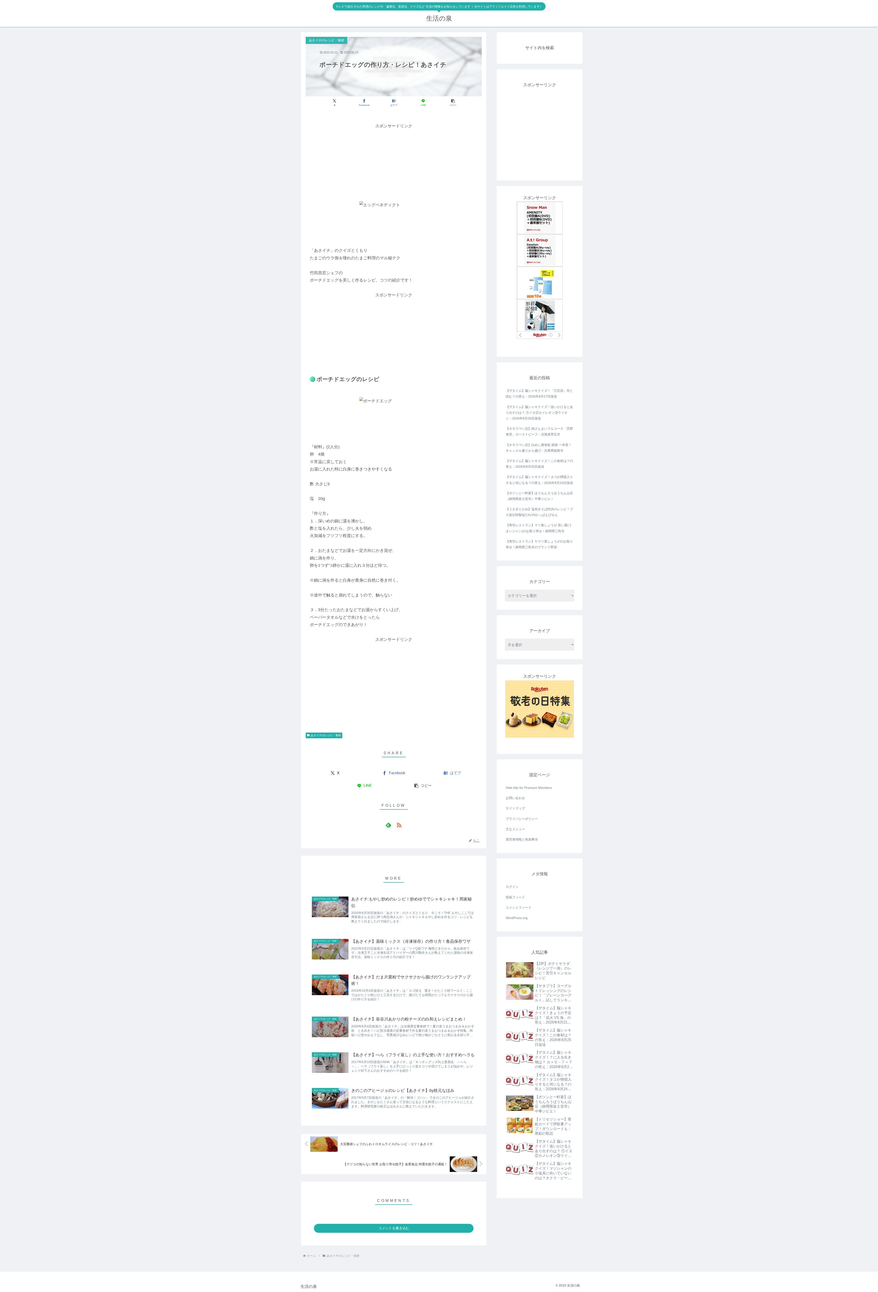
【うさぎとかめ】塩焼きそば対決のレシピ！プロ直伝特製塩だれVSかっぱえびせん (539, 512)
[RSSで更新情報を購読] (399, 825)
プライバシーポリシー (522, 819)
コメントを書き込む (393, 1228)
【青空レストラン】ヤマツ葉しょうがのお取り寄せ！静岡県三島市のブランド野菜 (539, 544)
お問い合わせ (515, 798)
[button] (453, 102)
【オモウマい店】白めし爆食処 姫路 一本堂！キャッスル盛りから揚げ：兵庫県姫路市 (539, 447)
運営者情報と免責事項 (522, 839)
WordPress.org (516, 918)
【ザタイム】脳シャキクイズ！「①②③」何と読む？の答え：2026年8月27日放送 (539, 393)
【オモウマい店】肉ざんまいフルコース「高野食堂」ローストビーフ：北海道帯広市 (539, 431)
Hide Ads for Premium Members (529, 788)
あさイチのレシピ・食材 (326, 735)
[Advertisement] (394, 162)
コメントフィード (518, 907)
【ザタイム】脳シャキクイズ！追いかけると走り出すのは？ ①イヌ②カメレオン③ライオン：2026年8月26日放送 (539, 412)
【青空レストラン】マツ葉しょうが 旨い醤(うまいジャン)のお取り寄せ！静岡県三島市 (539, 528)
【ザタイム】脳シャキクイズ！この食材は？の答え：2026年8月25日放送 (539, 463)
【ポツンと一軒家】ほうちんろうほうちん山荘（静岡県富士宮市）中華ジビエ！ (539, 496)
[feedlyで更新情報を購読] (388, 825)
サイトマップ (515, 808)
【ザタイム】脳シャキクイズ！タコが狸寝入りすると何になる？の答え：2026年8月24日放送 (539, 479)
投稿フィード (515, 897)
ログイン (512, 887)
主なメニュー (515, 829)
